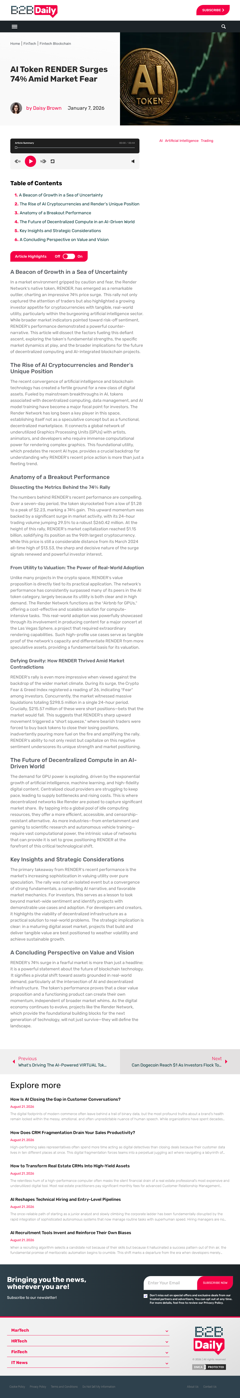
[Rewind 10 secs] (18, 161)
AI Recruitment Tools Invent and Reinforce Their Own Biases (70, 1232)
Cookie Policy (17, 1386)
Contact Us (210, 1386)
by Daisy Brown (44, 108)
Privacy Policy (38, 1386)
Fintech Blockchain (55, 43)
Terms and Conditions (64, 1386)
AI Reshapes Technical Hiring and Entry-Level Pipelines (65, 1199)
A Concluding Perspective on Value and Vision (64, 239)
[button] (223, 27)
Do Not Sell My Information (98, 1386)
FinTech (29, 43)
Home (15, 43)
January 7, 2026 (86, 108)
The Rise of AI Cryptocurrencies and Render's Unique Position (79, 204)
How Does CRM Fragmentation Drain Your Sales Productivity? (72, 1132)
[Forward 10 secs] (43, 161)
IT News (19, 1362)
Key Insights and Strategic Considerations (60, 230)
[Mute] (133, 161)
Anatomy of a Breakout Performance (55, 212)
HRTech (19, 1341)
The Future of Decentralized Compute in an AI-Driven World (77, 221)
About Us (193, 1386)
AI (161, 141)
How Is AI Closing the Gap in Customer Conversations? (65, 1099)
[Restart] (52, 161)
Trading (207, 141)
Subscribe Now (215, 1283)
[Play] (30, 161)
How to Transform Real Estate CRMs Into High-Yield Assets (70, 1165)
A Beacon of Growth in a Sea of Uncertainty (61, 195)
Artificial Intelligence (182, 141)
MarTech (20, 1330)
